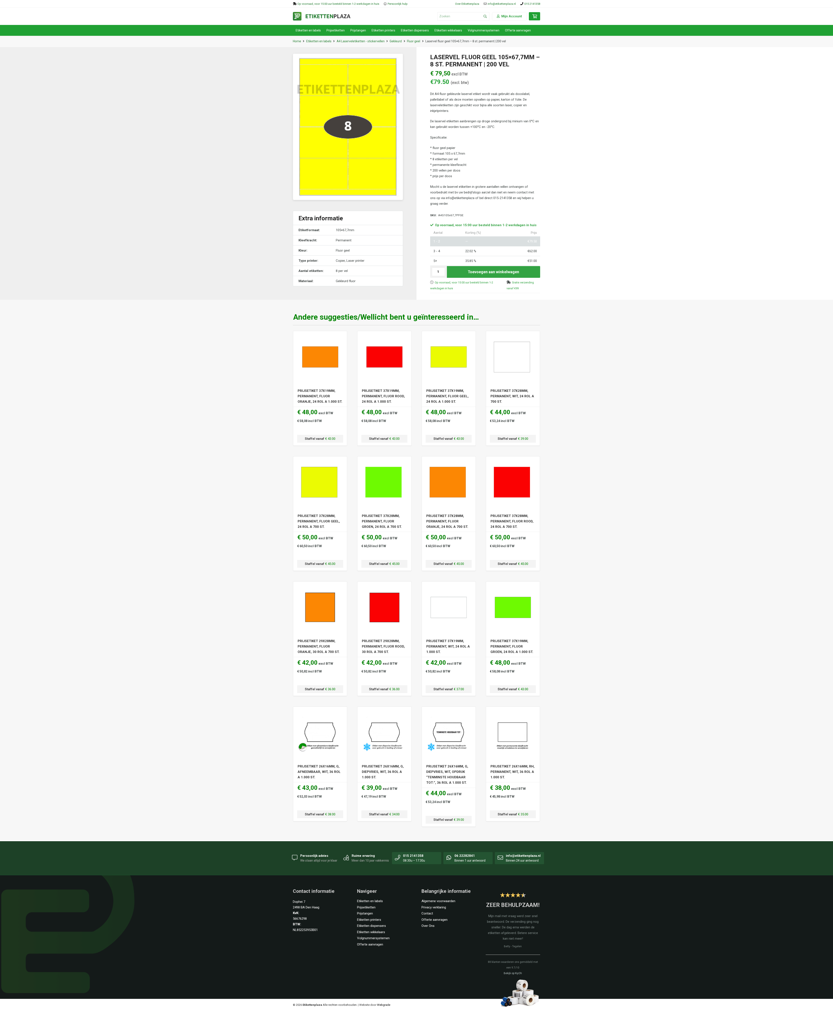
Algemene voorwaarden (438, 901)
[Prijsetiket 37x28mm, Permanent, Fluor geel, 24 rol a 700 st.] (320, 462)
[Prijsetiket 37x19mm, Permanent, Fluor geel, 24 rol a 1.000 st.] (449, 337)
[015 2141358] (397, 857)
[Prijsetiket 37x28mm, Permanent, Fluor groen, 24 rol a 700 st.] (384, 462)
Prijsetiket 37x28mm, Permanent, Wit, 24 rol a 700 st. (512, 396)
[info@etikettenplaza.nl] (500, 857)
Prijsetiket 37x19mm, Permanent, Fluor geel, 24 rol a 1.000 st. (447, 396)
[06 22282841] (449, 857)
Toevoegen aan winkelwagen (493, 272)
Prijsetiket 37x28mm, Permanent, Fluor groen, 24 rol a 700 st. (382, 521)
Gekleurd (396, 41)
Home (297, 41)
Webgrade (383, 1004)
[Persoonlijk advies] (294, 857)
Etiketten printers (369, 920)
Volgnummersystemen (373, 938)
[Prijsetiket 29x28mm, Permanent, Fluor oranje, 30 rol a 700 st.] (320, 587)
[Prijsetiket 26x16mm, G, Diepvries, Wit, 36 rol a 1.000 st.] (384, 712)
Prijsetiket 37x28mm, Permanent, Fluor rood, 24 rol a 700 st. (511, 521)
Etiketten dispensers (371, 926)
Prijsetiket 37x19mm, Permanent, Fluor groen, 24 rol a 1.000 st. (511, 646)
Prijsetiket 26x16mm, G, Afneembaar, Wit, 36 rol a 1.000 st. (319, 771)
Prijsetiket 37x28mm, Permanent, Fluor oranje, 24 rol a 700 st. (447, 521)
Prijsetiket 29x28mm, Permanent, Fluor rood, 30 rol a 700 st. (383, 646)
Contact (427, 913)
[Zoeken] (485, 16)
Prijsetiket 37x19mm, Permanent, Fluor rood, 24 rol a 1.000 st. (383, 396)
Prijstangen (365, 913)
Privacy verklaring (433, 907)
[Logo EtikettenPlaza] (322, 16)
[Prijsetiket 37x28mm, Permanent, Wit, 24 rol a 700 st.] (513, 337)
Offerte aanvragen (370, 944)
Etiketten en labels (318, 41)
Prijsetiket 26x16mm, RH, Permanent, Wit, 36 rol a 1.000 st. (512, 771)
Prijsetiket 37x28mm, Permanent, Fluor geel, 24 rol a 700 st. (319, 521)
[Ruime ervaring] (346, 857)
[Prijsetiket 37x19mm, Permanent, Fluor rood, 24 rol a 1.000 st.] (384, 337)
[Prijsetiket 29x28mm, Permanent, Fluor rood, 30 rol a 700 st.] (384, 587)
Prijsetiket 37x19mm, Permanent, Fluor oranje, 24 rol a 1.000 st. (320, 396)
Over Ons (428, 926)
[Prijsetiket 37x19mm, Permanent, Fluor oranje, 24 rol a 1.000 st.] (320, 337)
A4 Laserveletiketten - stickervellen (361, 41)
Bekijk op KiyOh (513, 973)
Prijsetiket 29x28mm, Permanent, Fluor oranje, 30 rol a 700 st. (318, 646)
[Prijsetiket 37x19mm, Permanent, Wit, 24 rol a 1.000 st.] (449, 587)
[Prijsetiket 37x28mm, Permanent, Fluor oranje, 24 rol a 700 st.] (449, 462)
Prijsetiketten (366, 907)
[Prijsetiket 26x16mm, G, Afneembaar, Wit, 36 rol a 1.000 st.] (320, 712)
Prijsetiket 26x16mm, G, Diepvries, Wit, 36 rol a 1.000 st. (383, 771)
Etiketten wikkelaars (371, 932)
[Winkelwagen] (534, 18)
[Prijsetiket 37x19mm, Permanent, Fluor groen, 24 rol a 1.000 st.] (513, 587)
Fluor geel (413, 41)
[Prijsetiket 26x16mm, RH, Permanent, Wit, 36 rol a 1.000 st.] (513, 712)
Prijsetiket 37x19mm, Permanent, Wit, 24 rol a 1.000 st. (448, 646)
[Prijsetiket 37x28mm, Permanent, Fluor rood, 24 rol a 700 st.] (513, 462)
